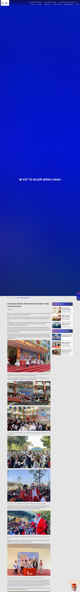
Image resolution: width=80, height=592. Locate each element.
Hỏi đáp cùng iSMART (68, 4)
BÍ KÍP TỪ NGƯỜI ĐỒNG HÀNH (23, 297)
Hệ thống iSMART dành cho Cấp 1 (35, 2)
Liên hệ (77, 4)
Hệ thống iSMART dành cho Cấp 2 (50, 2)
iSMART (9, 297)
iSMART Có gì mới (57, 4)
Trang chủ (32, 4)
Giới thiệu (39, 4)
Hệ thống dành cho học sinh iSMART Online (67, 2)
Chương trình (47, 4)
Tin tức (13, 297)
